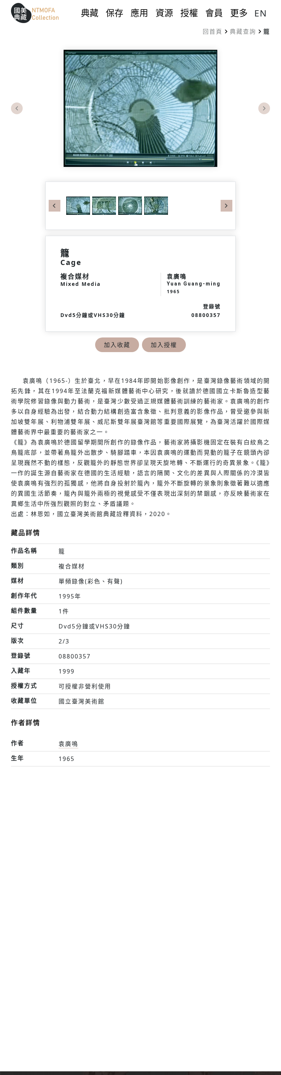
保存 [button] (114, 13)
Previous (17, 108)
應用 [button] (139, 13)
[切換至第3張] (129, 205)
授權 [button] (189, 13)
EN (260, 13)
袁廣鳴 (68, 744)
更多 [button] (239, 13)
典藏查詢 (243, 31)
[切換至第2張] (103, 205)
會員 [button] (214, 13)
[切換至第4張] (155, 205)
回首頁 (212, 31)
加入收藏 (117, 345)
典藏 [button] (89, 13)
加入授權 (164, 345)
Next (264, 108)
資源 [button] (164, 13)
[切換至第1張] (78, 205)
